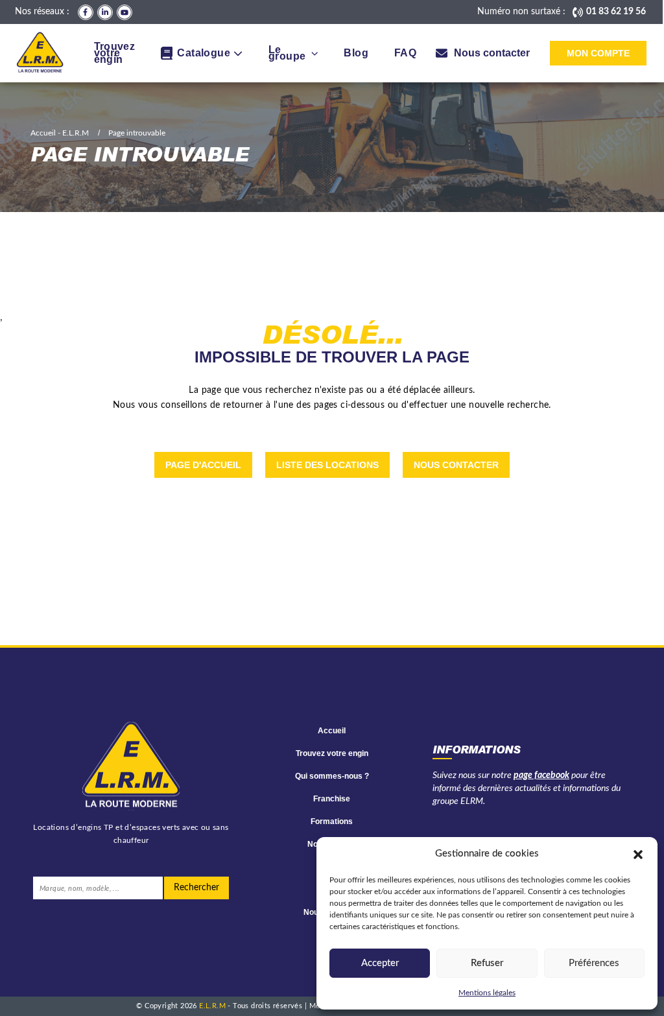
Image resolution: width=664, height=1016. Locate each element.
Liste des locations (327, 465)
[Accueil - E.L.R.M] (40, 53)
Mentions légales (487, 993)
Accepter (380, 963)
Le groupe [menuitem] (286, 53)
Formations (332, 821)
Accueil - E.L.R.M (59, 133)
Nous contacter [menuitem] (492, 52)
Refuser (487, 963)
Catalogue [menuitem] (203, 52)
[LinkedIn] (105, 12)
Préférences (594, 963)
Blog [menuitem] (356, 52)
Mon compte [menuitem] (598, 53)
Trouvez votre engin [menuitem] (115, 53)
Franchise (331, 798)
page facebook (541, 775)
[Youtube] (124, 12)
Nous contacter (456, 465)
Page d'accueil (203, 465)
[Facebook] (85, 12)
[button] (638, 853)
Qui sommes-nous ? (332, 776)
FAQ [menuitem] (405, 52)
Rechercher (196, 887)
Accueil (332, 730)
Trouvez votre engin (332, 753)
